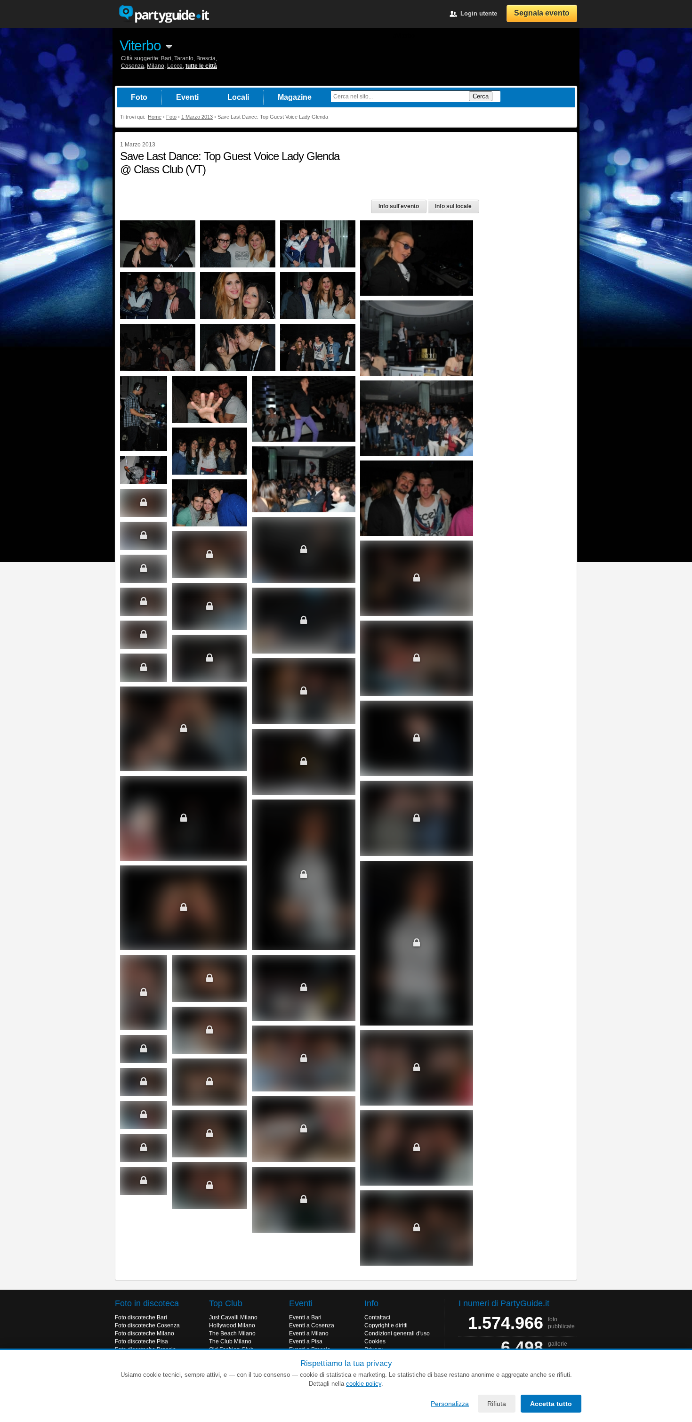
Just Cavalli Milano (233, 1317)
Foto (139, 97)
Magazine (295, 97)
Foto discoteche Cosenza (147, 1325)
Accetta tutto (551, 1403)
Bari (166, 58)
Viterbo (140, 45)
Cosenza (132, 66)
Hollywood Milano (232, 1325)
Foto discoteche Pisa (141, 1341)
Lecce (175, 66)
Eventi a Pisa (305, 1341)
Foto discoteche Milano (144, 1333)
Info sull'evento (398, 206)
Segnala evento (542, 13)
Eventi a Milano (309, 1333)
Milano (155, 66)
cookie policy (363, 1383)
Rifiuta (496, 1403)
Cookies (375, 1341)
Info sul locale (453, 206)
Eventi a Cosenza (311, 1325)
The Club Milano (230, 1341)
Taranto (183, 58)
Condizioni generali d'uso (397, 1333)
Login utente (478, 13)
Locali (238, 97)
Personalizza (450, 1403)
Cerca (481, 96)
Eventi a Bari (305, 1317)
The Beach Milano (232, 1333)
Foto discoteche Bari (141, 1317)
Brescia (206, 58)
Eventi (187, 97)
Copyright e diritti (386, 1325)
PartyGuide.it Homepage (164, 14)
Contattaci (377, 1317)
